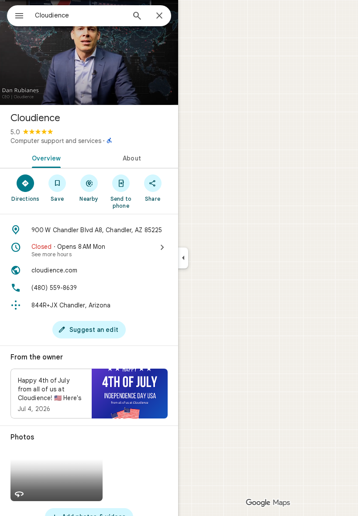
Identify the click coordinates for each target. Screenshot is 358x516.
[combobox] (80, 15)
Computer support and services (55, 141)
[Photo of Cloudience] (89, 52)
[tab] (44, 157)
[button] (89, 393)
